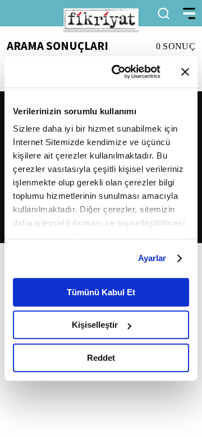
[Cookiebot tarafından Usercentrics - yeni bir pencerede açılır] (118, 71)
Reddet (101, 357)
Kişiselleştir (95, 324)
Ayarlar (152, 258)
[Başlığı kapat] (185, 72)
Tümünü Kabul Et (101, 292)
